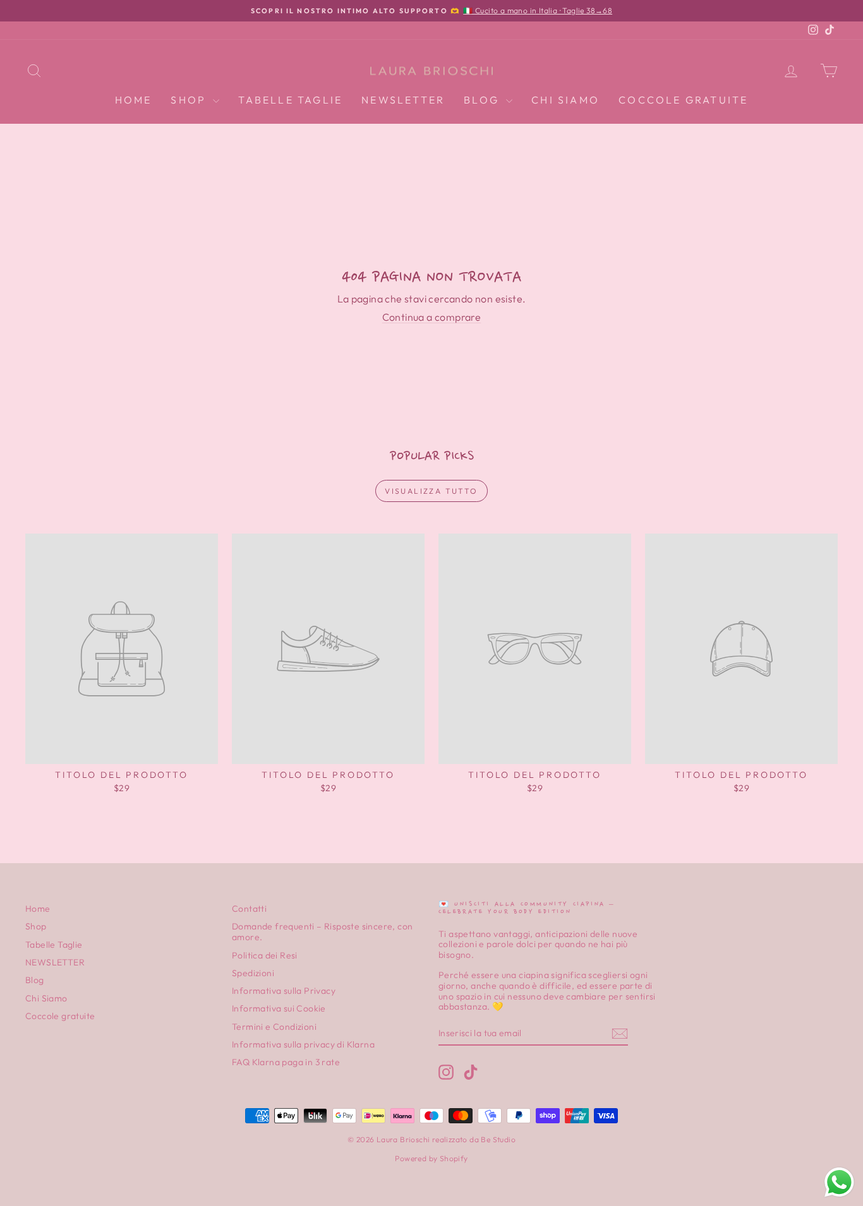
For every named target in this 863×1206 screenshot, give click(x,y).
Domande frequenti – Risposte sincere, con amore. (322, 932)
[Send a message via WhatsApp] (839, 1182)
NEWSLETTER (403, 99)
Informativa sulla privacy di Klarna (303, 1044)
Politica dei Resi (265, 955)
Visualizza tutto (431, 491)
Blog (483, 99)
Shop (190, 99)
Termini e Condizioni (274, 1026)
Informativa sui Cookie (279, 1008)
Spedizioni (253, 973)
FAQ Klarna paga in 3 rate (286, 1062)
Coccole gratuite (683, 99)
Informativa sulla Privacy (283, 990)
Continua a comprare (431, 317)
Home (133, 99)
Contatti (249, 908)
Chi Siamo (565, 99)
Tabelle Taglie (290, 99)
